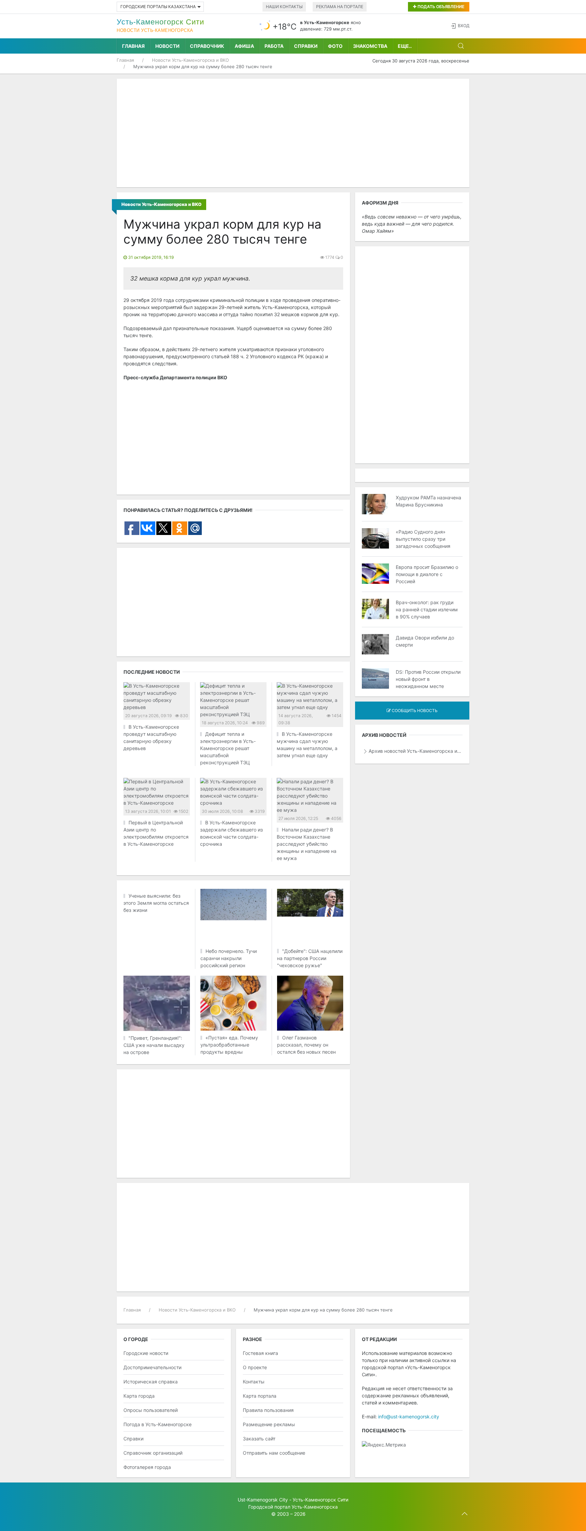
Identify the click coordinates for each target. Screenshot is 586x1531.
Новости (167, 46)
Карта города (139, 1396)
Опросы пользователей (150, 1410)
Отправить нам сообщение (274, 1453)
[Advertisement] (293, 132)
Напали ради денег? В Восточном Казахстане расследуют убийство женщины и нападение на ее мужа (306, 844)
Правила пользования (268, 1410)
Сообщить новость (414, 710)
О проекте (255, 1367)
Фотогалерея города (147, 1467)
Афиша (244, 46)
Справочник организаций (152, 1453)
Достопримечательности (152, 1367)
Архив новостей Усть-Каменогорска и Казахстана (416, 751)
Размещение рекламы (269, 1424)
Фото (335, 46)
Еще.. (405, 46)
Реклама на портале (339, 6)
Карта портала (259, 1396)
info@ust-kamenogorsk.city (408, 1416)
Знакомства (370, 46)
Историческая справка (150, 1381)
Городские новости (145, 1353)
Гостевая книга (260, 1353)
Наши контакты (284, 6)
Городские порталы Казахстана (158, 6)
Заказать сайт (259, 1438)
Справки (305, 46)
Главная (133, 46)
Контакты (254, 1381)
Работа (274, 46)
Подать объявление (440, 6)
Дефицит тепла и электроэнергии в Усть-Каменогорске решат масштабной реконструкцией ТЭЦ (228, 748)
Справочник (207, 46)
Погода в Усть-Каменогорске (157, 1424)
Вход (463, 25)
